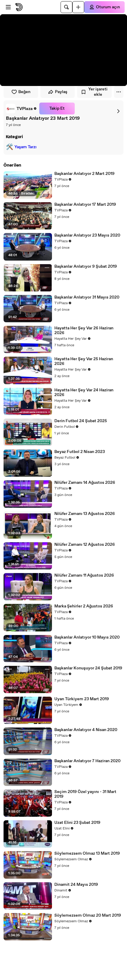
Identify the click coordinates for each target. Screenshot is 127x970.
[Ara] (66, 7)
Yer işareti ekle (98, 92)
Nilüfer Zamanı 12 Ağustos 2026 (84, 544)
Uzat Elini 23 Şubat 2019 (77, 822)
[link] (21, 108)
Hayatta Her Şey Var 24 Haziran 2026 (83, 392)
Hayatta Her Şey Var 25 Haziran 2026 (83, 361)
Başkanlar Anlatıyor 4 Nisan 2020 (85, 730)
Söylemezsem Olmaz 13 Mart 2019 (87, 853)
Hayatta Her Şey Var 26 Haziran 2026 (83, 330)
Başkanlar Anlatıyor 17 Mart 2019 (85, 204)
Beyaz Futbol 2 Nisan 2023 (79, 451)
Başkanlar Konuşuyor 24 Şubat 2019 (88, 668)
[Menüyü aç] (8, 7)
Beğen (24, 92)
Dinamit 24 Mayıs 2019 (76, 884)
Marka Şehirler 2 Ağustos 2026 (83, 606)
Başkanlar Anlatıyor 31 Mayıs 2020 (86, 297)
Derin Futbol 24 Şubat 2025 (80, 421)
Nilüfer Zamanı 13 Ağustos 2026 (84, 513)
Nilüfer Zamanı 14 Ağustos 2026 (84, 482)
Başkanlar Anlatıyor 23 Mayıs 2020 (87, 235)
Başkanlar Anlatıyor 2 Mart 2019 (84, 173)
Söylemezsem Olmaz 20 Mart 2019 (87, 915)
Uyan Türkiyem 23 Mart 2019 (81, 699)
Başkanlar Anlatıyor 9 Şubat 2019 (85, 266)
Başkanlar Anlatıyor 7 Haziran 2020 (87, 761)
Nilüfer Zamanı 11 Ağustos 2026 (84, 575)
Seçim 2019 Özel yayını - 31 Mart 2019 (85, 794)
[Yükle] (78, 7)
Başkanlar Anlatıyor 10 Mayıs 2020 (87, 637)
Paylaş (61, 92)
